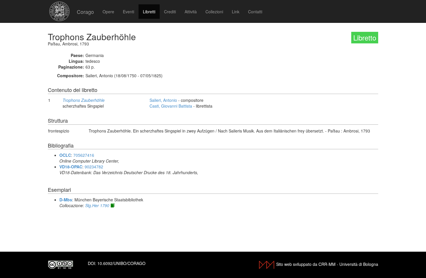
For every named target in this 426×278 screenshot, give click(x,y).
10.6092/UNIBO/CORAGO (121, 263)
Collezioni (214, 11)
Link (235, 11)
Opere (108, 11)
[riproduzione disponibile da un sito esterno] (112, 205)
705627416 (83, 155)
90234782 (94, 167)
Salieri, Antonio (163, 100)
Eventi (128, 11)
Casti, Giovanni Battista (171, 106)
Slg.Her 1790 (97, 205)
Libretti (149, 11)
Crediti (170, 11)
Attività (191, 11)
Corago (85, 11)
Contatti (255, 11)
